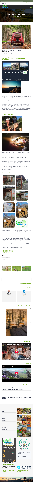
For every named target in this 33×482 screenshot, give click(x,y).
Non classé (12, 50)
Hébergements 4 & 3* (5, 413)
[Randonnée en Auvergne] (16, 268)
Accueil (11, 16)
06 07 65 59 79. (29, 2)
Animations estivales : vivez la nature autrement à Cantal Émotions (13, 395)
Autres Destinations (4, 429)
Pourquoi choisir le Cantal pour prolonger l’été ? (10, 387)
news (14, 16)
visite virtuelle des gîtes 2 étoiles (8, 251)
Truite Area (3, 418)
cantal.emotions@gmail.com (8, 464)
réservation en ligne (6, 252)
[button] (2, 322)
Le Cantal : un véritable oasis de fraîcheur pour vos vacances (12, 389)
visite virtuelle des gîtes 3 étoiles (8, 250)
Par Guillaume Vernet (5, 50)
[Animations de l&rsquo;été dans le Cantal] (6, 268)
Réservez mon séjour (4, 422)
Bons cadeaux (4, 427)
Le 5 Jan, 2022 (4, 41)
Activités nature (4, 420)
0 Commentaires (18, 50)
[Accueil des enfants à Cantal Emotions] (26, 268)
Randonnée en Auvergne (15, 271)
